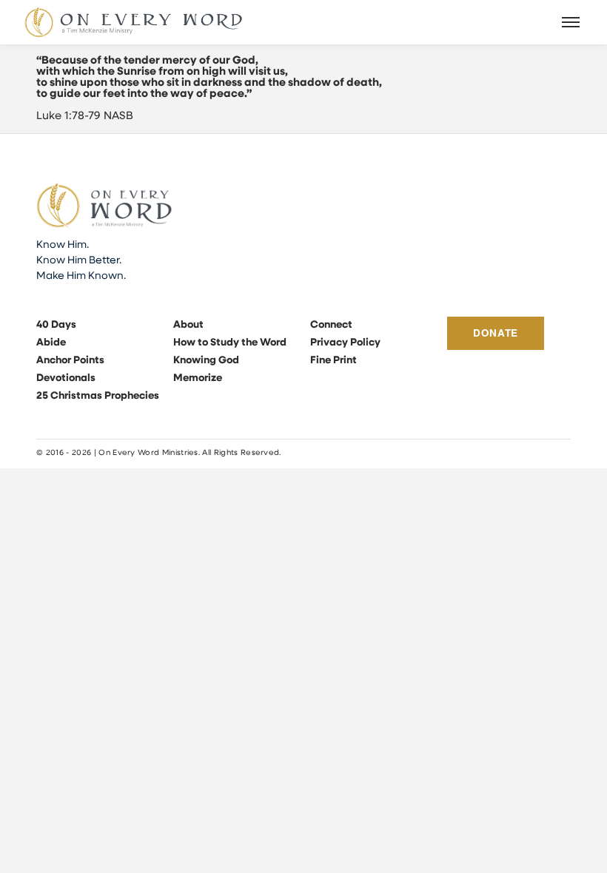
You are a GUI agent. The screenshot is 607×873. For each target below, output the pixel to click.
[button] (571, 22)
